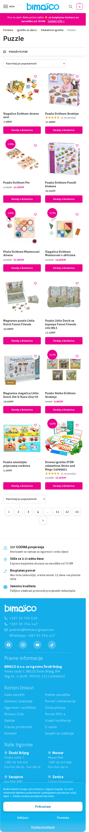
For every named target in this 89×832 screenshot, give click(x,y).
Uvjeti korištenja (58, 720)
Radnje (9, 720)
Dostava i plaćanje (18, 701)
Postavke (63, 817)
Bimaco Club (14, 714)
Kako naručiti (14, 695)
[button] (79, 7)
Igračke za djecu (27, 30)
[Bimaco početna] (20, 608)
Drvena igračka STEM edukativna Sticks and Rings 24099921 (60, 465)
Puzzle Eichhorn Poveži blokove (60, 184)
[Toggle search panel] (70, 6)
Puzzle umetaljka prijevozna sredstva (16, 463)
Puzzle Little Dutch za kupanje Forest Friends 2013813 (60, 324)
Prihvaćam (43, 807)
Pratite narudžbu (57, 695)
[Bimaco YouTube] (37, 645)
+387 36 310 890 (60, 762)
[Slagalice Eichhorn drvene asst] (22, 89)
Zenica (57, 777)
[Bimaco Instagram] (23, 645)
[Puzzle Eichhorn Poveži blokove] (64, 159)
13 (77, 511)
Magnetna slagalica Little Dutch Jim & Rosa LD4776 (21, 395)
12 (67, 511)
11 (57, 511)
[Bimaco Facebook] (8, 645)
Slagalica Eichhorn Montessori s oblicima (60, 253)
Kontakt (10, 733)
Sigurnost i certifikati (20, 708)
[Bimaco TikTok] (52, 645)
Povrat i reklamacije (60, 701)
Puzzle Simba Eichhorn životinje (60, 395)
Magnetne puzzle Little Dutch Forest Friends (19, 322)
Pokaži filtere (18, 51)
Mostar (58, 753)
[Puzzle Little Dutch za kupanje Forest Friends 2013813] (64, 296)
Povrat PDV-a (55, 714)
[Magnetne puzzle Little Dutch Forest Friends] (22, 296)
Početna (8, 30)
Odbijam (22, 817)
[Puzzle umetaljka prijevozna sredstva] (22, 438)
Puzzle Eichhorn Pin (16, 182)
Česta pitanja (55, 708)
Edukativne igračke (52, 30)
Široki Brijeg (19, 753)
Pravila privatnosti (42, 827)
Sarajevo (16, 777)
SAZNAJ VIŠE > (56, 21)
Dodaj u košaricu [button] (22, 130)
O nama (51, 727)
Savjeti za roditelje (59, 733)
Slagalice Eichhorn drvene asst (21, 115)
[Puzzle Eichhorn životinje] (64, 89)
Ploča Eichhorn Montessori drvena (21, 253)
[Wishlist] (35, 76)
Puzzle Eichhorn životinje (62, 113)
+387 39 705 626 (16, 762)
